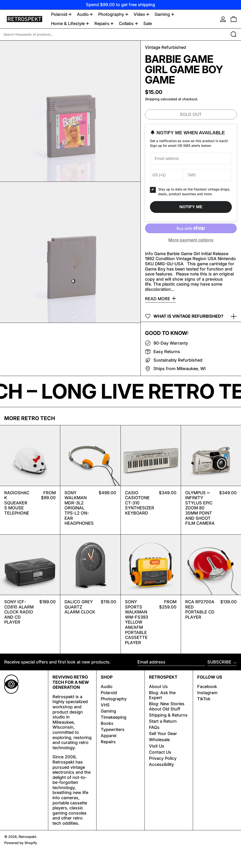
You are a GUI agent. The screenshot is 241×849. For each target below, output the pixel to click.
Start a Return (163, 721)
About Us (158, 686)
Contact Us (160, 752)
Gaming (108, 711)
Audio (106, 686)
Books (107, 723)
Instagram (207, 692)
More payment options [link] (190, 239)
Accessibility (161, 764)
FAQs (154, 727)
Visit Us (156, 745)
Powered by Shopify (20, 843)
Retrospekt (27, 837)
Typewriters (113, 729)
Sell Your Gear (163, 733)
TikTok (203, 698)
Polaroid (109, 692)
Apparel (108, 735)
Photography (114, 698)
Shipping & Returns (168, 715)
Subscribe (219, 661)
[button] (233, 19)
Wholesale (159, 739)
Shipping (152, 99)
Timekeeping (113, 717)
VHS (105, 704)
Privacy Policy (163, 758)
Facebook (207, 686)
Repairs (108, 741)
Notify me (190, 206)
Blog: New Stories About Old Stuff (167, 706)
